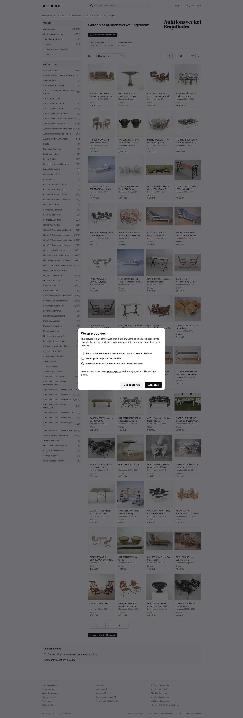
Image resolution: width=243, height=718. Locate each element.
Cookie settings (132, 384)
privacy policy (114, 371)
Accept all (153, 384)
